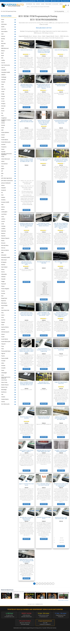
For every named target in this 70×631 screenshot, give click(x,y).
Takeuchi (3, 344)
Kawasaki (3, 187)
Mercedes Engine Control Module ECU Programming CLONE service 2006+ (26, 86)
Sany (2, 312)
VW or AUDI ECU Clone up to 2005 (61, 262)
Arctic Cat (3, 29)
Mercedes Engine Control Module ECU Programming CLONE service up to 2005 (44, 51)
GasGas (3, 122)
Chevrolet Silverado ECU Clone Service (44, 518)
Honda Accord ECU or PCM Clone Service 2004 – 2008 (61, 518)
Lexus (2, 216)
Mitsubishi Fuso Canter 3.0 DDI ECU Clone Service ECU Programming (61, 485)
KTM (2, 204)
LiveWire (3, 228)
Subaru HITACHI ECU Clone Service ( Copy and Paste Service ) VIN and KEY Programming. (44, 122)
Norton (3, 271)
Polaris (3, 286)
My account (55, 4)
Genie (2, 127)
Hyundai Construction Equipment (6, 154)
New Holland (4, 267)
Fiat (2, 113)
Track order (48, 4)
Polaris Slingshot (5, 288)
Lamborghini (4, 211)
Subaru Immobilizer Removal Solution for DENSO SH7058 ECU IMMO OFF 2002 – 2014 (26, 160)
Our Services (29, 4)
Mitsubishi (3, 255)
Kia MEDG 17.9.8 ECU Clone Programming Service (61, 451)
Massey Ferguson (5, 238)
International (4, 163)
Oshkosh (3, 276)
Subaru (3, 334)
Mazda (2, 240)
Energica (3, 103)
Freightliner (4, 118)
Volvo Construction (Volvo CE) (5, 377)
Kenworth (3, 190)
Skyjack (3, 322)
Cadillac (3, 60)
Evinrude (3, 106)
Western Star (4, 387)
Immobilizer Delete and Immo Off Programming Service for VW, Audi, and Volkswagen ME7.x (26, 225)
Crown (2, 91)
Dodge (2, 94)
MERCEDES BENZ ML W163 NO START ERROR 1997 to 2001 (44, 451)
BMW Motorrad (4, 48)
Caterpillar (3, 70)
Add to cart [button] (26, 71)
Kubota (3, 207)
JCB (2, 171)
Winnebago (4, 389)
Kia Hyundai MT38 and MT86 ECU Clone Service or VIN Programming (61, 122)
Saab (2, 307)
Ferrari (2, 110)
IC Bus (2, 156)
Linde (2, 223)
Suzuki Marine (4, 339)
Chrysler (3, 82)
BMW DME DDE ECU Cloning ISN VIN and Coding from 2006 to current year (26, 561)
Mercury (3, 247)
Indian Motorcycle (5, 159)
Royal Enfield (4, 305)
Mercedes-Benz (4, 245)
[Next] (53, 583)
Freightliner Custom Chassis (6, 120)
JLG (2, 175)
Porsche (3, 293)
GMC (2, 130)
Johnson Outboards (5, 183)
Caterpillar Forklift (5, 72)
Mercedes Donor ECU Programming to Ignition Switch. (26, 263)
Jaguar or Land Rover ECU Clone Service (26, 484)
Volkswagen (4, 372)
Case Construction (5, 65)
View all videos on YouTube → (63, 600)
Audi (2, 34)
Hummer (3, 144)
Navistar (3, 264)
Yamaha (3, 396)
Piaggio (3, 281)
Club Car (3, 89)
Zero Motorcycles (5, 404)
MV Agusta (3, 262)
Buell (2, 53)
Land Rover (4, 214)
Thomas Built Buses (5, 351)
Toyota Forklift (4, 358)
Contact (38, 4)
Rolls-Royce (4, 303)
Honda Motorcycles (5, 142)
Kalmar (3, 185)
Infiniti (2, 161)
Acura (2, 19)
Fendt (2, 108)
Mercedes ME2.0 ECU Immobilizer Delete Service (44, 383)
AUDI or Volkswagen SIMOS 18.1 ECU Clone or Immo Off (43, 484)
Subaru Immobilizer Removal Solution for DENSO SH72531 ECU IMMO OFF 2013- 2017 (26, 383)
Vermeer (3, 365)
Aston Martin (4, 31)
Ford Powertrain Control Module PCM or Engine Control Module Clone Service (44, 224)
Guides (42, 4)
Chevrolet (3, 79)
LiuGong (3, 226)
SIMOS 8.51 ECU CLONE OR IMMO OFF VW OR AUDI (44, 417)
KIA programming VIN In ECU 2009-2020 (43, 262)
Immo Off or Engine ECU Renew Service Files (61, 349)
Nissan (2, 269)
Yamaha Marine (5, 399)
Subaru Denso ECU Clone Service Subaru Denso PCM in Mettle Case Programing (26, 314)
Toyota (3, 356)
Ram (2, 295)
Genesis (3, 125)
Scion (2, 317)
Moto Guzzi (4, 259)
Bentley (3, 38)
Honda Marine (4, 139)
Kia (2, 192)
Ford (2, 115)
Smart (2, 324)
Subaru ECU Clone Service (26, 50)
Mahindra (3, 231)
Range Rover (4, 298)
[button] (66, 5)
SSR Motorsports (5, 332)
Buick (2, 55)
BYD (2, 58)
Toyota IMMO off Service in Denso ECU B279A (61, 85)
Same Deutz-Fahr (5, 310)
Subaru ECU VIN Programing (61, 50)
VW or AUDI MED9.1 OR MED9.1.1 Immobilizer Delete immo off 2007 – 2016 (43, 314)
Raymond (3, 300)
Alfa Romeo (4, 24)
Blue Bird (3, 43)
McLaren (3, 243)
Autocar (3, 36)
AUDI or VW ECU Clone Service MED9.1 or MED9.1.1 (26, 451)
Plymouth (3, 283)
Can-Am (3, 62)
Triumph (3, 360)
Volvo (2, 375)
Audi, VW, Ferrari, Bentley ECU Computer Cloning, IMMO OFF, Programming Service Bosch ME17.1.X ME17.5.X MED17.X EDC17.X (61, 226)
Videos (61, 4)
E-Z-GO (3, 101)
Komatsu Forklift (5, 202)
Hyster (2, 149)
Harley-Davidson (5, 132)
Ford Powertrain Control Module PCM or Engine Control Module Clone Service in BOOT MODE (26, 350)
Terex (2, 346)
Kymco (2, 209)
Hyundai (3, 151)
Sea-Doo (3, 320)
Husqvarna (3, 146)
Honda (2, 137)
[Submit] (64, 6)
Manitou (3, 233)
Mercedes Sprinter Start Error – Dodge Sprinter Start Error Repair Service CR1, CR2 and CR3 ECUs (44, 86)
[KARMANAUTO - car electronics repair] (12, 5)
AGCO (2, 22)
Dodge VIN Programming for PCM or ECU (61, 383)
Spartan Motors (5, 327)
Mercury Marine (5, 250)
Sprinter (3, 329)
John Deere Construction (7, 180)
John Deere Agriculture (6, 178)
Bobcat (3, 50)
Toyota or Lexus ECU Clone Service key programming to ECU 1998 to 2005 (61, 418)
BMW (2, 46)
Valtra (2, 363)
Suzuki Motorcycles (5, 341)
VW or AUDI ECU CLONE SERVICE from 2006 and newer (26, 121)
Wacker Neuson (5, 384)
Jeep (2, 173)
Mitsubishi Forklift (5, 257)
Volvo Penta (4, 380)
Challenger (3, 77)
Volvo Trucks (4, 382)
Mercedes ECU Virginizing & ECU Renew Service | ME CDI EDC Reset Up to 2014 (61, 160)
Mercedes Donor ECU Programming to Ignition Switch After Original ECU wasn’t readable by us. (61, 314)
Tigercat (3, 353)
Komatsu (3, 199)
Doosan (3, 96)
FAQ (34, 4)
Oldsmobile (4, 274)
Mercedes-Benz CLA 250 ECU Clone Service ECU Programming (26, 519)
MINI (2, 252)
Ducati (2, 98)
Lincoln (3, 221)
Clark (2, 86)
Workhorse (3, 392)
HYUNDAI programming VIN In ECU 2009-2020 (44, 159)
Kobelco (3, 197)
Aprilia (2, 26)
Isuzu (2, 166)
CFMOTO (3, 74)
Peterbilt (3, 279)
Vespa (2, 370)
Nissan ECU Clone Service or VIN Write (26, 417)
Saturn (2, 315)
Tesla (2, 348)
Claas (2, 84)
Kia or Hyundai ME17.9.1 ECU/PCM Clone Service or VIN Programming (44, 350)
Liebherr (3, 219)
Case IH (3, 67)
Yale (2, 394)
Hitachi (3, 134)
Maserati (3, 235)
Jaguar (2, 168)
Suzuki (2, 336)
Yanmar (3, 401)
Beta (2, 41)
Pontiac (3, 291)
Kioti (2, 195)
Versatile (3, 368)
